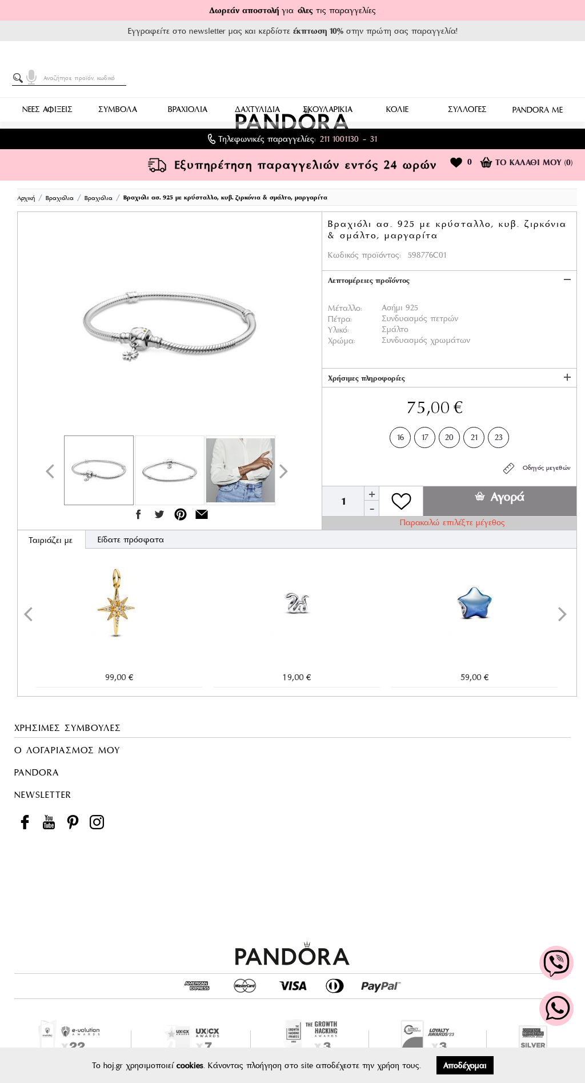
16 (400, 437)
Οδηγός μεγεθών (543, 467)
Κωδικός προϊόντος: (364, 255)
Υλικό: (338, 330)
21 (474, 437)
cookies (190, 1065)
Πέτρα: (340, 319)
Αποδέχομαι (465, 1065)
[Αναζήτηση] (20, 78)
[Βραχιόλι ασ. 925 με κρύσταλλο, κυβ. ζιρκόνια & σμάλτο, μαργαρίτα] (170, 326)
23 (499, 437)
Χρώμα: (341, 340)
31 (373, 139)
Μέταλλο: (345, 308)
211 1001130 (339, 139)
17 (425, 437)
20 (449, 437)
